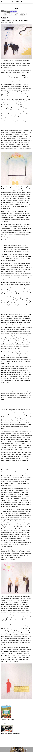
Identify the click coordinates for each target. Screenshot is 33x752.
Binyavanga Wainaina (7, 22)
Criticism (11, 11)
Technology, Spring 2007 (7, 719)
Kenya (25, 14)
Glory (4, 17)
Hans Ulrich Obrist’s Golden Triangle (10, 733)
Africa (11, 14)
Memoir (15, 11)
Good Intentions (20, 14)
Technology (14, 14)
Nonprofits (7, 14)
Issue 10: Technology (5, 11)
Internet (3, 14)
